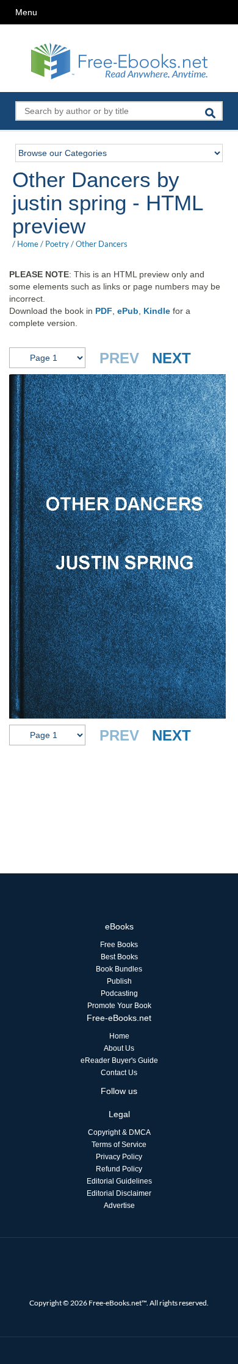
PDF (103, 311)
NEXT (171, 358)
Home (27, 244)
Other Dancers (102, 244)
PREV (119, 358)
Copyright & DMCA (119, 1132)
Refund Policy (119, 1169)
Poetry (57, 244)
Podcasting (119, 993)
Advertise (119, 1205)
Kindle (156, 311)
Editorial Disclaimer (119, 1193)
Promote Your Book (119, 1005)
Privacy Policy (119, 1157)
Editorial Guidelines (119, 1181)
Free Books (119, 944)
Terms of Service (119, 1144)
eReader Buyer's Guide (119, 1060)
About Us (119, 1048)
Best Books (119, 957)
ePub (128, 311)
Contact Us (119, 1072)
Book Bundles (119, 969)
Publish (119, 981)
